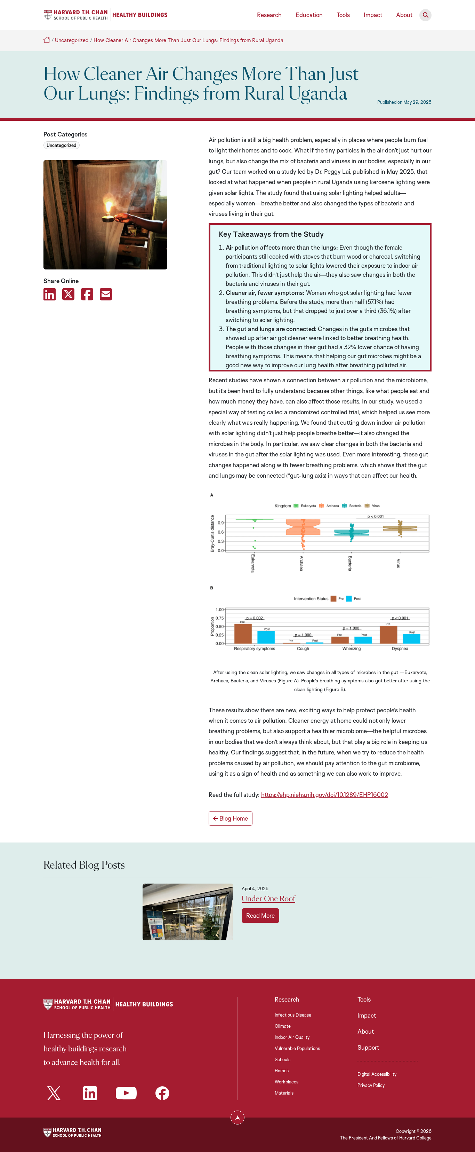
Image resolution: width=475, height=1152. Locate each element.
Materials (284, 1093)
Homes (282, 1070)
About (404, 14)
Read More (260, 915)
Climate (283, 1026)
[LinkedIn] (90, 1093)
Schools (282, 1059)
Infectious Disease (293, 1015)
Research (269, 14)
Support (368, 1047)
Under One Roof (268, 899)
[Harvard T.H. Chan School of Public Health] (72, 1132)
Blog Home (233, 818)
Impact (373, 14)
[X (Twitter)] (53, 1093)
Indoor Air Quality (292, 1037)
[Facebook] (162, 1093)
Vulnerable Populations (297, 1048)
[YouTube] (126, 1093)
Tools (343, 14)
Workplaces (286, 1082)
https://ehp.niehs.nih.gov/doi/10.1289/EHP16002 (324, 794)
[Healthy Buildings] (105, 14)
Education (309, 14)
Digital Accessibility (376, 1074)
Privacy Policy (371, 1085)
